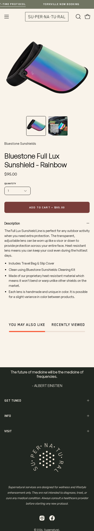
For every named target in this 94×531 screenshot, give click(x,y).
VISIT (8, 431)
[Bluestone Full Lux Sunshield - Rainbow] (36, 126)
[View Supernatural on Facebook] (52, 518)
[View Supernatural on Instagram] (42, 518)
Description (12, 223)
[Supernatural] (47, 16)
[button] (78, 17)
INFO (7, 416)
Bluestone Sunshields (20, 143)
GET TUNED (12, 400)
